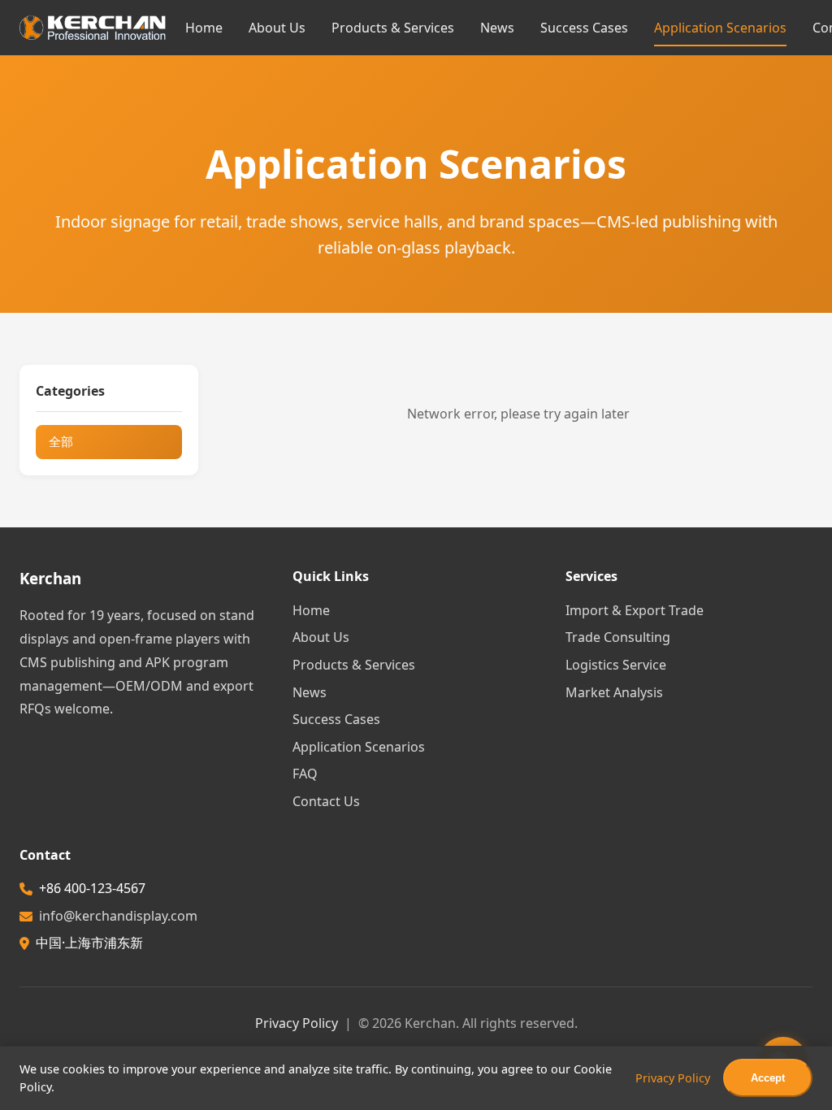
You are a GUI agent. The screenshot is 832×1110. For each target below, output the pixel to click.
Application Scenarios (720, 28)
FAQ (305, 774)
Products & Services (393, 28)
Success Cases (584, 28)
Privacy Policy (296, 1023)
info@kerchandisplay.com (118, 916)
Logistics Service (616, 665)
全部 (61, 442)
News (497, 28)
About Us (277, 28)
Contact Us (326, 801)
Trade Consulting (618, 637)
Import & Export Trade (635, 610)
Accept (768, 1078)
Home (204, 28)
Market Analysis (614, 692)
